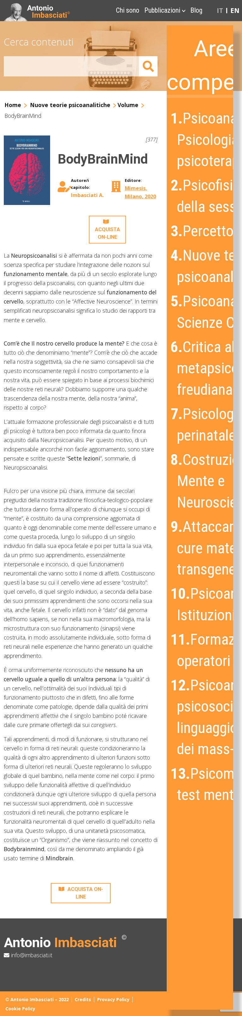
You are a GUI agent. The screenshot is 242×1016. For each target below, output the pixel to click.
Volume (128, 105)
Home (12, 105)
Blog (196, 10)
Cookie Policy (20, 1009)
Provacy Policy (113, 999)
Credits (83, 999)
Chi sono (127, 10)
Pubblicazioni (162, 10)
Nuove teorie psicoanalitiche (70, 105)
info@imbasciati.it (30, 955)
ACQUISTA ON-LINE (107, 233)
